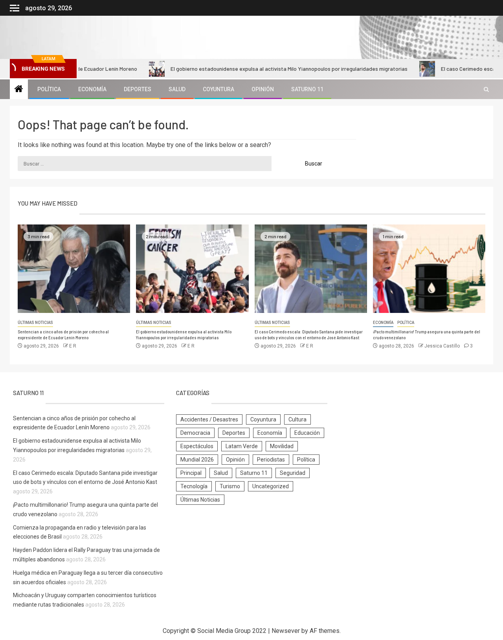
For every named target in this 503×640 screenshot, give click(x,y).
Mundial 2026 (197, 459)
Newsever (286, 630)
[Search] (486, 89)
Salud (177, 89)
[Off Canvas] (14, 8)
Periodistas (271, 459)
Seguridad (292, 473)
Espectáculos (196, 446)
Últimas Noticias (35, 322)
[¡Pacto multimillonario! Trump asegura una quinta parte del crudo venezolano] (429, 268)
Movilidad (282, 446)
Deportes (137, 89)
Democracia (195, 433)
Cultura (297, 419)
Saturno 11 (307, 89)
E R (72, 346)
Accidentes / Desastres (209, 419)
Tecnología (193, 486)
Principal (191, 473)
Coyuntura (218, 89)
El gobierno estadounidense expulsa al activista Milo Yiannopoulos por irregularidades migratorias (271, 68)
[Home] (19, 89)
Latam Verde (242, 446)
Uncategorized (270, 486)
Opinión (263, 89)
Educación (307, 433)
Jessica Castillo (442, 346)
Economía (92, 89)
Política (49, 89)
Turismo (230, 486)
